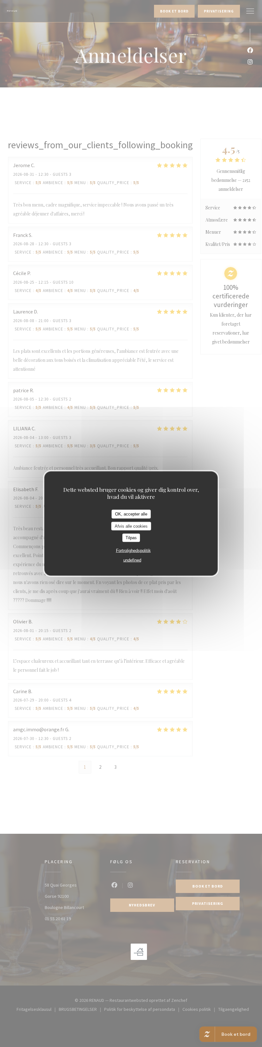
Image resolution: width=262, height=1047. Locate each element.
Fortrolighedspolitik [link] (133, 550)
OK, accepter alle (131, 514)
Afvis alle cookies (131, 526)
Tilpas (131, 537)
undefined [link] (132, 559)
